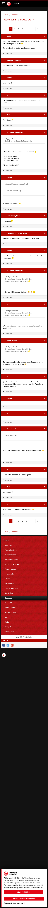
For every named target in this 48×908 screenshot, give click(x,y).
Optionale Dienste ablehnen (24, 898)
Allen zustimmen (23, 892)
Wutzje (9, 115)
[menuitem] (24, 545)
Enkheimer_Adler (13, 216)
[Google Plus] (12, 645)
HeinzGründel (12, 340)
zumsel (9, 78)
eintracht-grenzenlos (15, 132)
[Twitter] (8, 645)
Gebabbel (14, 15)
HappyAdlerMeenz (14, 60)
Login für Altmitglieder (24, 637)
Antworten (8, 53)
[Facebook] (3, 645)
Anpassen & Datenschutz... (13, 903)
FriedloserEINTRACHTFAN (17, 233)
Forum (16, 4)
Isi (7, 95)
